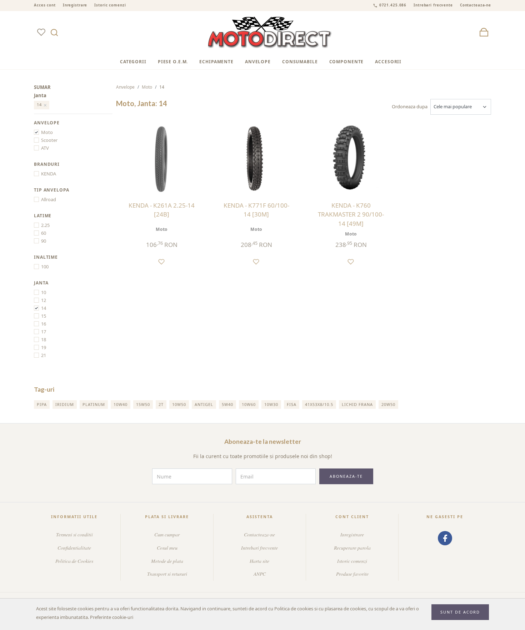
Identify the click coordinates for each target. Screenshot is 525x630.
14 (43, 308)
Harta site (259, 560)
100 (45, 266)
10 (43, 292)
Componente (346, 62)
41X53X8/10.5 (319, 404)
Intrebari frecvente (433, 5)
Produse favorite (352, 573)
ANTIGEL (204, 404)
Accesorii (388, 62)
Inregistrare (75, 5)
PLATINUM (93, 404)
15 (43, 316)
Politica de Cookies (74, 560)
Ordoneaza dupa (410, 106)
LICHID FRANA (357, 404)
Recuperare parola (352, 547)
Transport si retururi (167, 573)
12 (43, 300)
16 (43, 324)
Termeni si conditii (74, 534)
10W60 (249, 404)
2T (161, 404)
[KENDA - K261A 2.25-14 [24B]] (162, 158)
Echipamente (216, 62)
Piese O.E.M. (173, 62)
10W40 (121, 404)
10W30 (271, 404)
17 (43, 331)
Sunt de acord (460, 612)
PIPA (42, 404)
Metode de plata (167, 560)
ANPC (260, 573)
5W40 (227, 404)
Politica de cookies (293, 608)
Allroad (48, 199)
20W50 (388, 404)
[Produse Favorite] (41, 32)
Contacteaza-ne (475, 5)
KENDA (48, 173)
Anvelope (258, 62)
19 (43, 347)
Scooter (49, 140)
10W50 (179, 404)
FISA (291, 404)
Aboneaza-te (346, 476)
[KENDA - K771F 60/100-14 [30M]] (256, 158)
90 (43, 241)
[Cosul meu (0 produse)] (484, 32)
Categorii (133, 62)
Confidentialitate (74, 547)
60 (43, 233)
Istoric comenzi (110, 5)
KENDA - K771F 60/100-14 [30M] (256, 210)
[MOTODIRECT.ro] (270, 33)
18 (43, 339)
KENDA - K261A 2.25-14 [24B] (162, 210)
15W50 (143, 404)
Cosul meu (167, 547)
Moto (47, 132)
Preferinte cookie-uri (111, 617)
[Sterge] (45, 105)
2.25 (45, 225)
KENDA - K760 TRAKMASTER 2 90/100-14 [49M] (351, 214)
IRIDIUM (64, 404)
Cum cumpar (167, 534)
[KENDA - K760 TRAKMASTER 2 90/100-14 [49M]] (351, 158)
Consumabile (300, 62)
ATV (45, 148)
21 (43, 355)
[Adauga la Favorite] (161, 261)
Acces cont (45, 5)
